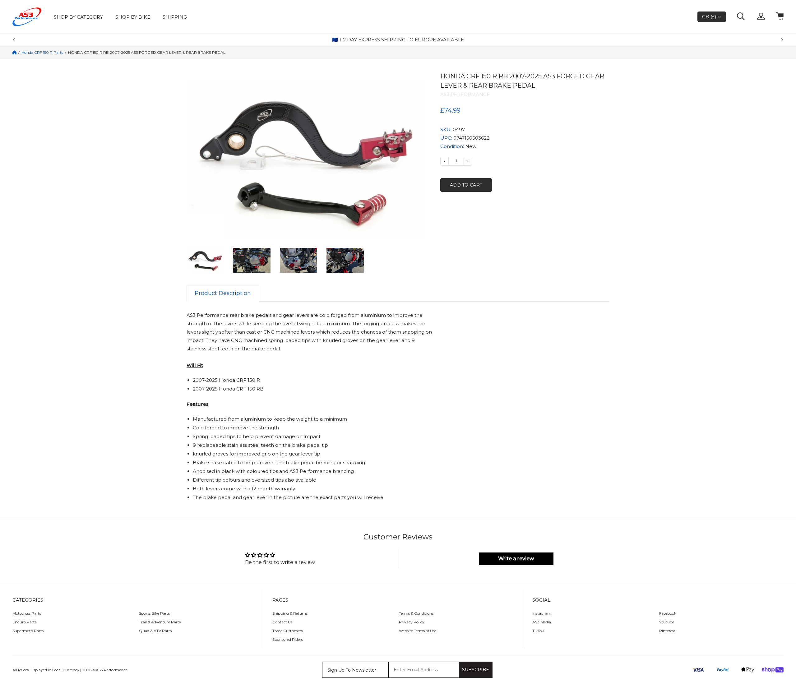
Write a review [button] (516, 559)
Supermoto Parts (28, 630)
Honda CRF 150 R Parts (42, 52)
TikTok (538, 630)
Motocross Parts (26, 613)
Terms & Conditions (416, 613)
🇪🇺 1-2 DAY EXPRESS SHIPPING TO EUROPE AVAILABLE (398, 40)
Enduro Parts (24, 622)
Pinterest (667, 630)
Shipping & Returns (290, 613)
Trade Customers (287, 630)
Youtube (666, 622)
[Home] (14, 52)
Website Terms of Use (417, 630)
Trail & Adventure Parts (160, 622)
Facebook (667, 613)
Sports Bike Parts (154, 613)
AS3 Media (541, 622)
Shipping (175, 17)
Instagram (541, 613)
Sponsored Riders (287, 639)
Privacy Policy (411, 622)
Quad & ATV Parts (155, 630)
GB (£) (710, 17)
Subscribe (475, 669)
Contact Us (282, 622)
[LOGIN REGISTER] (761, 17)
